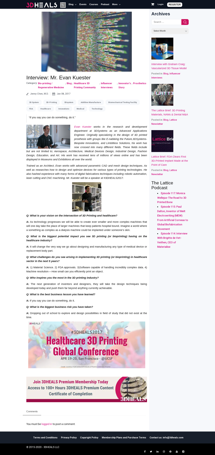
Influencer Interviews (107, 85)
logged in (47, 424)
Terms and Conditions (45, 437)
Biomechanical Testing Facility (122, 102)
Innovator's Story (124, 85)
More (114, 4)
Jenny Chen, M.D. (39, 93)
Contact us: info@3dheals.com (166, 437)
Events (82, 4)
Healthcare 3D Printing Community (85, 85)
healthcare (45, 109)
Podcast (105, 4)
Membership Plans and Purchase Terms (124, 437)
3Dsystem (68, 102)
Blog (71, 4)
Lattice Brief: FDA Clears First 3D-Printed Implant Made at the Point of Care (169, 160)
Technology (97, 109)
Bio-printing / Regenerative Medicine (51, 85)
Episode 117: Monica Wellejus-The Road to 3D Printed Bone (171, 198)
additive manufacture (91, 102)
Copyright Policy (89, 437)
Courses (93, 4)
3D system (34, 102)
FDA (31, 109)
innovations (63, 109)
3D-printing (51, 102)
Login (161, 4)
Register (175, 4)
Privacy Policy (69, 437)
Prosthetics (139, 83)
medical (80, 109)
